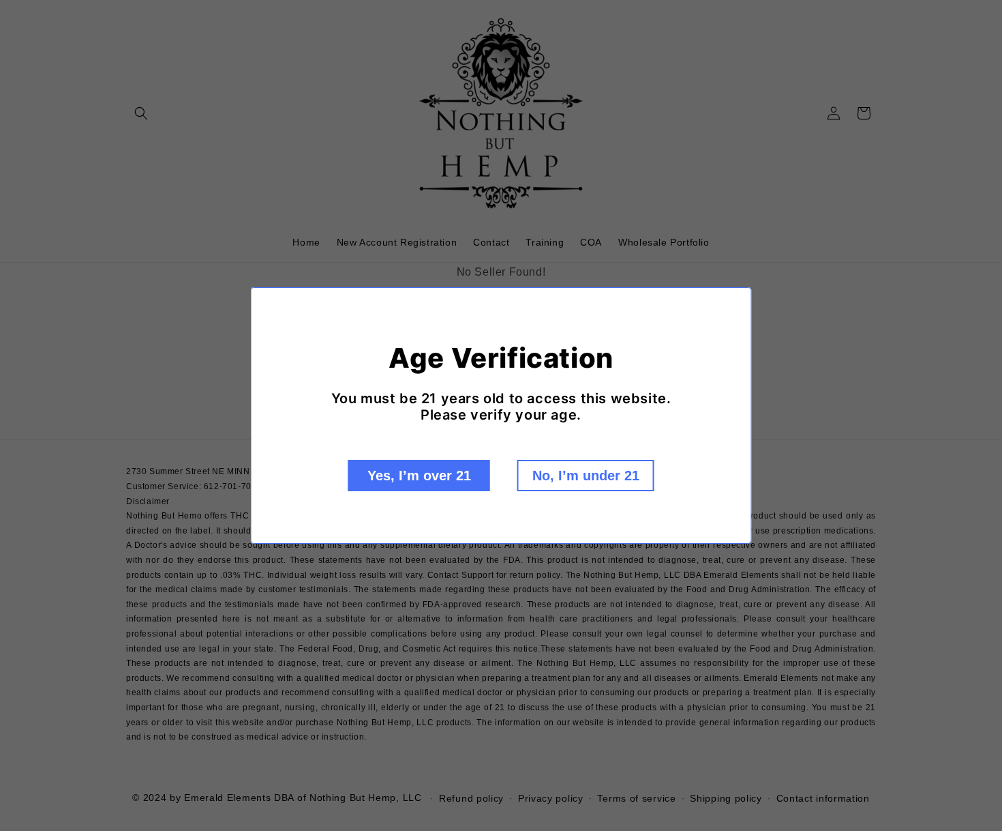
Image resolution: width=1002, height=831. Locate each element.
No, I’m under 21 (585, 475)
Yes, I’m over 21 (419, 475)
